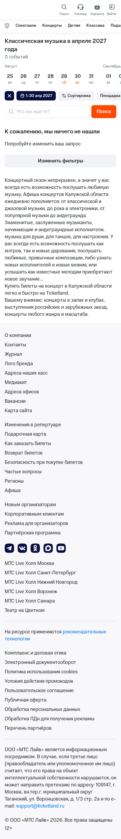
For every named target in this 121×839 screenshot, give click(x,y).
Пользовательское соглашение (39, 690)
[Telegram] (9, 547)
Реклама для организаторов (36, 523)
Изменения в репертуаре (33, 424)
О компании (18, 335)
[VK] (22, 547)
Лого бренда (19, 363)
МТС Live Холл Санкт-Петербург (40, 572)
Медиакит (16, 382)
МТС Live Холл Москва (29, 563)
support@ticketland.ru (40, 806)
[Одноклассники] (35, 547)
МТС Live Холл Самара (30, 601)
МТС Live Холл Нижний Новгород (41, 582)
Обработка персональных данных (42, 709)
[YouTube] (61, 547)
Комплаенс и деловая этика (35, 653)
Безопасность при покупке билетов (44, 462)
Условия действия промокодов (39, 681)
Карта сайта (18, 410)
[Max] (48, 547)
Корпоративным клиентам (34, 514)
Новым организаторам (30, 504)
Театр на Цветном (25, 610)
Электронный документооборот (40, 662)
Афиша (13, 490)
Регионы (14, 481)
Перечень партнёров (28, 728)
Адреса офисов (22, 391)
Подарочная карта (25, 434)
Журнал (13, 354)
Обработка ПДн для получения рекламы (50, 718)
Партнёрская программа (32, 532)
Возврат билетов (24, 453)
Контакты (15, 344)
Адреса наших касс (26, 373)
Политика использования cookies (41, 671)
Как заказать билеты (28, 443)
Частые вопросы (23, 471)
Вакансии (15, 401)
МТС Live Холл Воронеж (31, 591)
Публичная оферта (25, 700)
